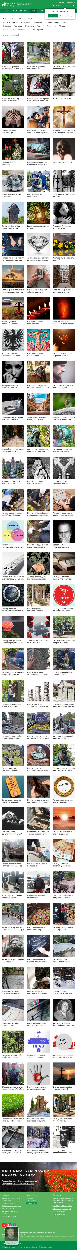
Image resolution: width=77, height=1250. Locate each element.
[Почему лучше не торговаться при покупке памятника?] (38, 691)
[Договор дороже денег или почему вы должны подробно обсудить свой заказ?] (38, 563)
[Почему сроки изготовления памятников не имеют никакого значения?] (13, 531)
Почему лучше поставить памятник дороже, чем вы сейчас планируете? (63, 706)
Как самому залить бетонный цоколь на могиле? (61, 961)
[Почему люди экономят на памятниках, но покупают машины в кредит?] (38, 787)
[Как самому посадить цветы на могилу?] (38, 914)
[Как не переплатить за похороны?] (13, 181)
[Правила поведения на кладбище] (13, 149)
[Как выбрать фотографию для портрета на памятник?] (13, 946)
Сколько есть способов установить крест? (62, 1088)
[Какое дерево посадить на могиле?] (38, 213)
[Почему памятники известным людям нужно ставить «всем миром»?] (38, 755)
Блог (33, 11)
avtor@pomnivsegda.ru (63, 1206)
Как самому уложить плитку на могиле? (10, 1024)
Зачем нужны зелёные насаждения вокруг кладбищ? (36, 419)
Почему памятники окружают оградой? (10, 769)
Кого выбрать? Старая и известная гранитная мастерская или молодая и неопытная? (12, 899)
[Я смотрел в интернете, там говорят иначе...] (38, 1042)
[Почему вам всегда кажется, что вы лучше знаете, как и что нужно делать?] (64, 563)
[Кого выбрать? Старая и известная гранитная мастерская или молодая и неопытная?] (13, 882)
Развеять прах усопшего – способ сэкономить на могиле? (64, 419)
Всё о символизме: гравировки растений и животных (11, 356)
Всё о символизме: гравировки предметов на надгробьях (63, 324)
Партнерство (31, 1203)
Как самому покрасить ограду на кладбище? (36, 1024)
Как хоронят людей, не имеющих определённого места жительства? (38, 388)
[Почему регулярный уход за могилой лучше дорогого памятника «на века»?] (64, 659)
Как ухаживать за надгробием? (34, 195)
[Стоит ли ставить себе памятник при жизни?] (13, 723)
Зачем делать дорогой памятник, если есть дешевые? (11, 802)
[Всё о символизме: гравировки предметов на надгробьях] (64, 308)
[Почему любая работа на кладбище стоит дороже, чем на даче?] (38, 500)
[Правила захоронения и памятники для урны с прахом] (64, 276)
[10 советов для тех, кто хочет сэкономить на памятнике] (13, 468)
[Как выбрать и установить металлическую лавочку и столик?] (13, 914)
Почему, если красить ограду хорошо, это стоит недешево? (38, 1153)
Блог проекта (31, 1200)
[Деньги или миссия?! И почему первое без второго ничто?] (64, 818)
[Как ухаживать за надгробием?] (38, 181)
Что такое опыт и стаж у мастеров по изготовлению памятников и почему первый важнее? (38, 867)
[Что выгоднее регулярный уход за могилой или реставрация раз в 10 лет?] (13, 659)
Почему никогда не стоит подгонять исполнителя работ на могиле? (37, 547)
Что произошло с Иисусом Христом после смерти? (64, 131)
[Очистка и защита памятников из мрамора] (38, 978)
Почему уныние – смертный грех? (9, 131)
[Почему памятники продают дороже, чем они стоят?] (64, 850)
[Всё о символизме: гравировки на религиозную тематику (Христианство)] (38, 340)
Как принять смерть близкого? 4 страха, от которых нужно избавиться (13, 388)
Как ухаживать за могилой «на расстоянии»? (64, 642)
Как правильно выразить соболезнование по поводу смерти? (37, 292)
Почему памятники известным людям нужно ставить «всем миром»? (37, 770)
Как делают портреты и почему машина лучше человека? (11, 1153)
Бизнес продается (66, 2)
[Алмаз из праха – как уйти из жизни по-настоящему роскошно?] (38, 244)
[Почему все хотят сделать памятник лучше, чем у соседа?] (64, 755)
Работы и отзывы (20, 11)
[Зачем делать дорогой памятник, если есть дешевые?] (13, 787)
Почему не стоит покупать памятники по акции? (63, 610)
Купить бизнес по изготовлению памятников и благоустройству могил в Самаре (63, 1200)
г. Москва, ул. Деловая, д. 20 (62, 1209)
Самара (57, 1195)
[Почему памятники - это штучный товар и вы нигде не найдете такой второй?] (38, 723)
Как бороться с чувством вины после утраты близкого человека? (63, 388)
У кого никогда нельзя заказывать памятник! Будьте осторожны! (36, 1089)
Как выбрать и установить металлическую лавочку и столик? (13, 929)
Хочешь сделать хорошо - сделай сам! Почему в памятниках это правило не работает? (12, 516)
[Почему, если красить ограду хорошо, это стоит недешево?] (38, 1137)
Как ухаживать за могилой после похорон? (64, 68)
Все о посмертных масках (63, 99)
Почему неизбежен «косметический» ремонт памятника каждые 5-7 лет (38, 674)
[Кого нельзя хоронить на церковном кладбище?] (38, 436)
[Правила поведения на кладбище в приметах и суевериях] (38, 149)
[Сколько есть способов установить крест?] (64, 1073)
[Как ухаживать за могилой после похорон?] (64, 53)
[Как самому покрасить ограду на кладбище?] (38, 1010)
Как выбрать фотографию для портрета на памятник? (13, 961)
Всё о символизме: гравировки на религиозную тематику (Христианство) (36, 357)
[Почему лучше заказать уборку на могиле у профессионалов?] (64, 1105)
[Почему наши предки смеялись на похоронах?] (38, 117)
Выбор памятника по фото (11, 1206)
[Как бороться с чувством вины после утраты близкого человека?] (64, 372)
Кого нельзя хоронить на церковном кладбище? (37, 450)
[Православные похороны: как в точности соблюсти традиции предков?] (38, 85)
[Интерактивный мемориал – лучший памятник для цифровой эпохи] (13, 244)
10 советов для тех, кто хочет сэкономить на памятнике (12, 483)
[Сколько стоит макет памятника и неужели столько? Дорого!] (38, 1105)
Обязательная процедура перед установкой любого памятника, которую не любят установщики (13, 1090)
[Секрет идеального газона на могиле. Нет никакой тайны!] (13, 1105)
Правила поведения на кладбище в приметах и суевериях (37, 164)
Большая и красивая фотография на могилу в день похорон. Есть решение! (12, 70)
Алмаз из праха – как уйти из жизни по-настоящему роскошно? (38, 260)
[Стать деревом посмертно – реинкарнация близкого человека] (13, 276)
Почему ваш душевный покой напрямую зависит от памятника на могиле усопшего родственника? (12, 644)
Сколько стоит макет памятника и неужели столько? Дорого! (36, 1121)
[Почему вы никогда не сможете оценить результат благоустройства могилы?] (38, 468)
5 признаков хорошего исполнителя (36, 897)
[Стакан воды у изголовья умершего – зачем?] (13, 404)
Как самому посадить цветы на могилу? (36, 928)
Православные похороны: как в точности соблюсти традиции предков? (38, 101)
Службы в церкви (46, 1247)
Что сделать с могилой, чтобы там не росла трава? (12, 1057)
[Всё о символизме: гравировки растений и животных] (13, 340)
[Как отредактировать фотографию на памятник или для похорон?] (64, 1010)
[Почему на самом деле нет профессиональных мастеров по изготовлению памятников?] (13, 850)
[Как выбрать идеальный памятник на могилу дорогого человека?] (64, 723)
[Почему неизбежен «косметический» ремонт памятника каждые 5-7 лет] (38, 659)
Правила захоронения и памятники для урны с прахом (63, 292)
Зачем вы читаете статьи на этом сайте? (37, 642)
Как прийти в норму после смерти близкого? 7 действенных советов (13, 451)
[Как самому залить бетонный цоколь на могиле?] (64, 946)
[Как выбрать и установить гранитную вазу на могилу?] (64, 914)
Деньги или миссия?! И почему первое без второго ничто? (62, 834)
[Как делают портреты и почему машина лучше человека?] (13, 1137)
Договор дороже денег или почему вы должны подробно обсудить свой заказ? (37, 580)
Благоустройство (8, 1208)
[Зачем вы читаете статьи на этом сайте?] (38, 627)
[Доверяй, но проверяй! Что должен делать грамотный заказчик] (64, 531)
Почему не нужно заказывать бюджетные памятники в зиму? (62, 993)
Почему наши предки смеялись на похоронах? (37, 131)
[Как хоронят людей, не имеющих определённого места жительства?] (38, 372)
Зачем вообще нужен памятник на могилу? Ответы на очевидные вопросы (11, 229)
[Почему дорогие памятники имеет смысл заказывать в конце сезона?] (38, 595)
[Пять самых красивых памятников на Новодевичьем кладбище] (38, 53)
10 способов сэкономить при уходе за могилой (63, 897)
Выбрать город (65, 16)
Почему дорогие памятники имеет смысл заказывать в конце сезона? (37, 612)
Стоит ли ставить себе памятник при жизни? (11, 737)
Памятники (6, 1195)
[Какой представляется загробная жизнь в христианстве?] (64, 340)
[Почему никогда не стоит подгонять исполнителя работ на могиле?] (38, 531)
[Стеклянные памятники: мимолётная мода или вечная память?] (64, 436)
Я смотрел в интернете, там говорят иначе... (37, 1056)
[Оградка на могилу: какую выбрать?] (64, 181)
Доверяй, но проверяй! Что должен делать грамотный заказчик (62, 547)
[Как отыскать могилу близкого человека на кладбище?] (13, 85)
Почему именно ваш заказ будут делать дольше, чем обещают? (13, 579)
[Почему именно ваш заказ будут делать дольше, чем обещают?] (13, 563)
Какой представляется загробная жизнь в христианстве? (62, 356)
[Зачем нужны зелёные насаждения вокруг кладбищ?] (38, 404)
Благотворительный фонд (28, 1247)
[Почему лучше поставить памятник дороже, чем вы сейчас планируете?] (64, 691)
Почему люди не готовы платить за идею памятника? (63, 802)
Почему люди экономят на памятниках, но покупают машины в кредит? (38, 802)
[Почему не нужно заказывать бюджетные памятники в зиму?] (64, 978)
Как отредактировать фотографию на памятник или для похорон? (63, 1025)
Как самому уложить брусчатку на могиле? (11, 992)
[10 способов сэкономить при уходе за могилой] (64, 882)
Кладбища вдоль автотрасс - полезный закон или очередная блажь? (11, 325)
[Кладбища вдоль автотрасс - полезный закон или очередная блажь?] (13, 308)
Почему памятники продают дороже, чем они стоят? (62, 866)
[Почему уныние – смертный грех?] (13, 117)
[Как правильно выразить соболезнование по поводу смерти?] (38, 276)
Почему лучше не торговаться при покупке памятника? (37, 706)
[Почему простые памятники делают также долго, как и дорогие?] (13, 595)
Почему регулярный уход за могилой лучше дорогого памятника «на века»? (63, 675)
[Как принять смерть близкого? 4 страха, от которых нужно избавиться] (13, 372)
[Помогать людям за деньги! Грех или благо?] (13, 818)
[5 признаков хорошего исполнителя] (38, 882)
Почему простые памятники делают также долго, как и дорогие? (12, 611)
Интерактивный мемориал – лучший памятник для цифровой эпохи (13, 260)
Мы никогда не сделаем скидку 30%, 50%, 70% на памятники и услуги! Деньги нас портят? (63, 1058)
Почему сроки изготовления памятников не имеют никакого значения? (13, 548)
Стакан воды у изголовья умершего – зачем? (12, 418)
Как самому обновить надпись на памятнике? (37, 960)
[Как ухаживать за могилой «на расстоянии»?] (64, 627)
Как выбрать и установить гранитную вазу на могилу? (63, 929)
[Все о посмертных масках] (64, 85)
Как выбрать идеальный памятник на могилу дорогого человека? (63, 738)
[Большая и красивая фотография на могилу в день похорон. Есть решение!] (13, 53)
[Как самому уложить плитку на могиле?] (13, 1010)
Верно (53, 16)
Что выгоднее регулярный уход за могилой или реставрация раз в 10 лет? (13, 674)
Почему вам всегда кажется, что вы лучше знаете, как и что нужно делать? (62, 580)
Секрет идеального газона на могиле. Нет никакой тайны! (13, 1121)
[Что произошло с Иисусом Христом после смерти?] (64, 117)
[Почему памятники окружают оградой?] (13, 755)
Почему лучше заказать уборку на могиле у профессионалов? (62, 1121)
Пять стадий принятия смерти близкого (62, 227)
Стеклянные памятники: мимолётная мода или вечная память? (63, 451)
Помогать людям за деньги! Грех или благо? (12, 833)
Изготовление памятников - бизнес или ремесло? (38, 833)
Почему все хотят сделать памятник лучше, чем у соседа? (64, 770)
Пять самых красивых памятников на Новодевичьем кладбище (38, 69)
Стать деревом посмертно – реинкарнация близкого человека (13, 292)
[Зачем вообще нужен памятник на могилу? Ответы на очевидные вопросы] (13, 213)
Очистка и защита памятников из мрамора (37, 992)
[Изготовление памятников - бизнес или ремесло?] (38, 818)
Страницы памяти (10, 1247)
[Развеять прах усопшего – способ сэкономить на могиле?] (64, 404)
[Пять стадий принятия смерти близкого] (64, 213)
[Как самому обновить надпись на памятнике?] (38, 946)
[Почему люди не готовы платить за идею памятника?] (64, 787)
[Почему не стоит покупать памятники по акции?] (64, 595)
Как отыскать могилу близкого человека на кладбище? (11, 101)
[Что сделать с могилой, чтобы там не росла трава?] (13, 1042)
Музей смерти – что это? (63, 162)
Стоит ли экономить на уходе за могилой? (11, 705)
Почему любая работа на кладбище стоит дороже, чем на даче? (37, 515)
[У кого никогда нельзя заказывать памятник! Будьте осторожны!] (38, 1073)
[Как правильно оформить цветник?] (64, 244)
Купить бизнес (45, 11)
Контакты (30, 1198)
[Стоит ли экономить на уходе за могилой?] (13, 691)
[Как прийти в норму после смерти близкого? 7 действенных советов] (13, 436)
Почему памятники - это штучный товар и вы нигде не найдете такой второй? (38, 738)
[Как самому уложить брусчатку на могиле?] (13, 978)
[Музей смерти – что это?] (64, 149)
